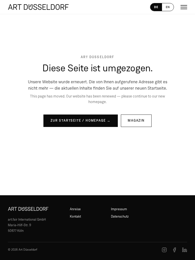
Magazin (136, 120)
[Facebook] (174, 249)
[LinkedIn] (184, 249)
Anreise (75, 209)
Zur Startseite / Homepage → (81, 120)
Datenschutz (120, 216)
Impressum (119, 209)
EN (168, 7)
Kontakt (75, 216)
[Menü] (183, 7)
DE (156, 7)
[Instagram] (164, 249)
